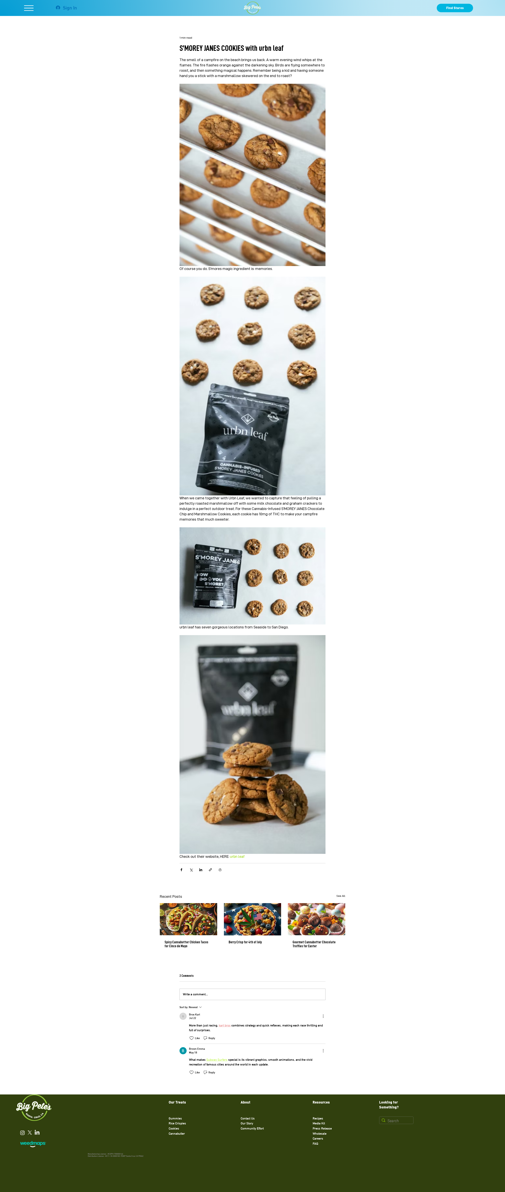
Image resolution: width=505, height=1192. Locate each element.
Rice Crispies (177, 1123)
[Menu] (29, 8)
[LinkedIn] (37, 1133)
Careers (318, 1138)
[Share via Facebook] (181, 870)
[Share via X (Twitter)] (191, 870)
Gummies (175, 1118)
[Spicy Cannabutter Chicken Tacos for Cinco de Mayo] (188, 919)
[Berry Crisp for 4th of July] (252, 919)
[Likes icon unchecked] (191, 1038)
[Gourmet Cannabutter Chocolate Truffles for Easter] (316, 919)
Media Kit (319, 1123)
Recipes (318, 1118)
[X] (30, 1133)
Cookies (174, 1128)
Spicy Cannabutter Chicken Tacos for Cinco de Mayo (186, 944)
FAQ (315, 1143)
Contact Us (248, 1118)
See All (340, 895)
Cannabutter (177, 1133)
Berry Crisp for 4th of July (245, 942)
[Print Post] (220, 870)
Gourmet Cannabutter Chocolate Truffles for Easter (314, 944)
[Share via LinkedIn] (201, 870)
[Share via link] (210, 870)
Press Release (322, 1128)
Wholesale (319, 1133)
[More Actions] (323, 1016)
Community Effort (252, 1128)
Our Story (247, 1123)
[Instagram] (22, 1133)
